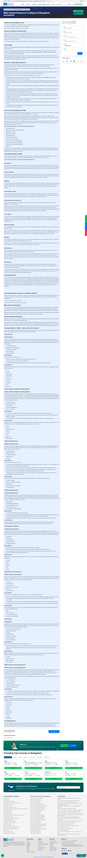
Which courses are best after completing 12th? (71, 846)
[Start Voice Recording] (63, 855)
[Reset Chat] (84, 826)
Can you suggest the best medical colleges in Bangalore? (73, 844)
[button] (84, 823)
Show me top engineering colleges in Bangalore (71, 849)
